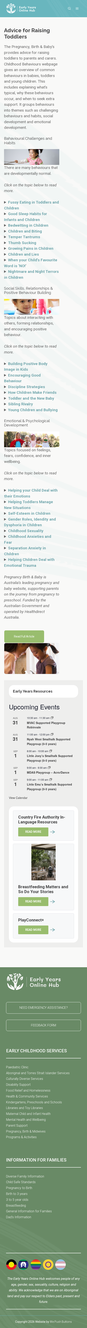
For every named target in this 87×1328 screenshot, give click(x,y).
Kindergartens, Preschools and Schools (34, 1102)
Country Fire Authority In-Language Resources (41, 819)
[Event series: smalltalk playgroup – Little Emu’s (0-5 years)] (50, 779)
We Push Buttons (61, 1321)
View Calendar (18, 798)
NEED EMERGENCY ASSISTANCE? (43, 1008)
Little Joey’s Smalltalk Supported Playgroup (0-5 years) (50, 758)
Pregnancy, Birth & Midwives (26, 1131)
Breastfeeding (16, 1205)
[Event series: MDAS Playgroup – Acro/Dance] (49, 767)
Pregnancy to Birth (19, 1188)
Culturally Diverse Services (24, 1079)
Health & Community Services (27, 1096)
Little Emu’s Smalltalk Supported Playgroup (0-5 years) (49, 786)
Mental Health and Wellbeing (26, 1120)
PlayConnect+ (31, 920)
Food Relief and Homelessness (28, 1090)
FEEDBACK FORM (43, 1025)
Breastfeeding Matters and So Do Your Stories (43, 889)
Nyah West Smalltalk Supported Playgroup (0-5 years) (48, 741)
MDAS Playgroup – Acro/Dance (48, 772)
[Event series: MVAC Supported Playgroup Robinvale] (52, 718)
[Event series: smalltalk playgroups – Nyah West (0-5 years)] (52, 734)
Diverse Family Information (25, 1176)
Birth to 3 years (17, 1194)
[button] (69, 8)
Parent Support (17, 1125)
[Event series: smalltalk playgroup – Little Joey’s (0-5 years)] (50, 751)
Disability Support (18, 1085)
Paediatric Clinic (17, 1067)
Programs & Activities (21, 1137)
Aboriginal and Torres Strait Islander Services (38, 1073)
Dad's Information (18, 1217)
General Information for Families (29, 1211)
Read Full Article (24, 636)
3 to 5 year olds (17, 1200)
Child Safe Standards (21, 1182)
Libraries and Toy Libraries (24, 1108)
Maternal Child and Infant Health (28, 1114)
